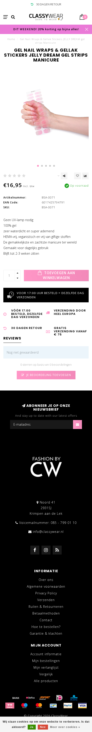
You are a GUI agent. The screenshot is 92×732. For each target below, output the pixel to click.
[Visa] (82, 705)
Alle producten (46, 681)
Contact (46, 620)
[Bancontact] (53, 705)
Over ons (46, 580)
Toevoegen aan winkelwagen (59, 275)
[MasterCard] (38, 705)
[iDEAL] (59, 697)
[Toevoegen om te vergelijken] (85, 176)
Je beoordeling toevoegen (48, 375)
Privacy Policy (46, 593)
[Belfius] (30, 697)
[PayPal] (67, 705)
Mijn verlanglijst (46, 667)
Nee (43, 727)
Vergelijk (46, 674)
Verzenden (46, 600)
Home (11, 39)
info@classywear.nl (48, 531)
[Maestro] (24, 705)
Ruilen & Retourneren (46, 606)
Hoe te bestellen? (46, 627)
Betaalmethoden (46, 613)
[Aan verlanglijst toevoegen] (77, 176)
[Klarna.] (9, 705)
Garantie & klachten (46, 633)
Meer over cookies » (65, 727)
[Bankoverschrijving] (15, 697)
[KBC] (73, 697)
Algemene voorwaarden (46, 586)
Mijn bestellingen (46, 661)
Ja (31, 727)
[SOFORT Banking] (44, 697)
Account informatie (46, 654)
